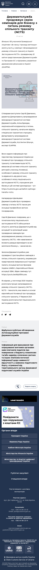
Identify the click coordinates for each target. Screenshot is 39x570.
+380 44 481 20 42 (21, 510)
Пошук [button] (24, 4)
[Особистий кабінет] (35, 4)
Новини (14, 11)
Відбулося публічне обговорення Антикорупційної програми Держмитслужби (18, 332)
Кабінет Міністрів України (19, 448)
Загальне (23, 11)
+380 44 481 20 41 (21, 520)
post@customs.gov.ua (22, 511)
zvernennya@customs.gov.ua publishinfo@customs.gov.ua (17, 529)
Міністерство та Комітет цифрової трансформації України (19, 460)
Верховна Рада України (19, 442)
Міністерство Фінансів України (19, 453)
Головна (5, 11)
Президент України (19, 436)
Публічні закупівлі (19, 473)
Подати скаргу (30, 386)
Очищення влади (19, 479)
